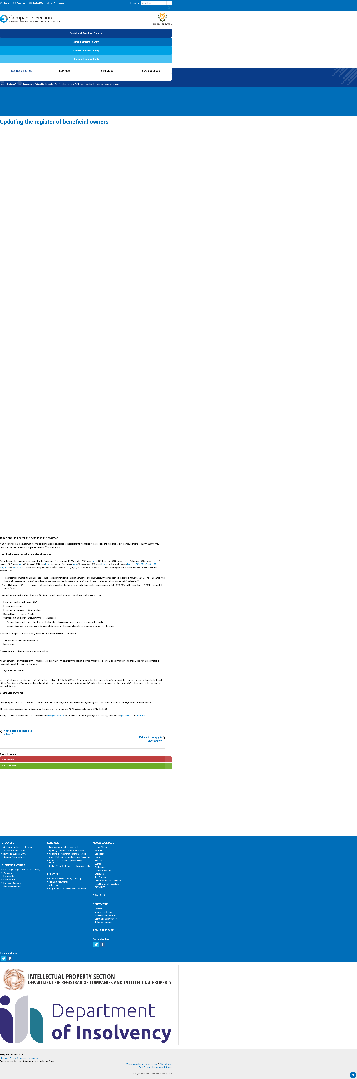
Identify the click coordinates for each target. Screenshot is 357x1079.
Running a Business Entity (85, 50)
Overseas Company (12, 886)
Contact (98, 909)
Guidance (79, 84)
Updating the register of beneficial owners (102, 84)
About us (21, 3)
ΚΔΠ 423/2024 (19, 568)
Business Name (10, 880)
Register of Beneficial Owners (86, 33)
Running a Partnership (64, 84)
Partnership (27, 84)
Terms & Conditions (135, 1064)
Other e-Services (56, 885)
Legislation (99, 854)
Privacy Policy (166, 1064)
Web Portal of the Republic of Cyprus (155, 1067)
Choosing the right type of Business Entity (21, 869)
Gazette (98, 850)
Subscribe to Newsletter (85, 800)
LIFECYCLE (7, 842)
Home (2, 84)
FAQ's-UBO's (100, 887)
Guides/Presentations (104, 870)
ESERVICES (53, 874)
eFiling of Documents (58, 882)
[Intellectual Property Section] (86, 991)
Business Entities (21, 70)
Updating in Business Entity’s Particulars (66, 850)
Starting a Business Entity (85, 41)
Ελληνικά (134, 3)
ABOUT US (99, 895)
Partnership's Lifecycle (44, 84)
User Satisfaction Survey (88, 814)
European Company (12, 883)
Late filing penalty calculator (107, 884)
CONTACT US (100, 904)
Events (98, 864)
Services (64, 70)
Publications (100, 867)
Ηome (6, 3)
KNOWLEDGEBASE (103, 842)
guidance (125, 715)
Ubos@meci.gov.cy (55, 715)
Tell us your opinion (90, 829)
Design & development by (143, 1074)
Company (7, 873)
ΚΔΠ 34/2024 (146, 564)
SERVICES (53, 842)
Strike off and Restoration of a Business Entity (69, 866)
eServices (107, 70)
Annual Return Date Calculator (108, 880)
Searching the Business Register (17, 847)
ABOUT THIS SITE (103, 930)
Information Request (85, 785)
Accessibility (151, 1064)
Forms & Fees (101, 847)
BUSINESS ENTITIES (13, 865)
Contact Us (37, 3)
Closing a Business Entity (86, 59)
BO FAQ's (141, 715)
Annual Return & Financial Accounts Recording (69, 857)
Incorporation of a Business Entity (64, 847)
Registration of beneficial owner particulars (68, 888)
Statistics (99, 860)
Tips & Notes (100, 877)
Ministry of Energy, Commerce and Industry (19, 1058)
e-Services (10, 765)
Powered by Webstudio (163, 1074)
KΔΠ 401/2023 (133, 564)
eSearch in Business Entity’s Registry (65, 878)
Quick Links (100, 874)
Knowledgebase (150, 70)
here (95, 561)
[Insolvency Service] (86, 1042)
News (97, 857)
